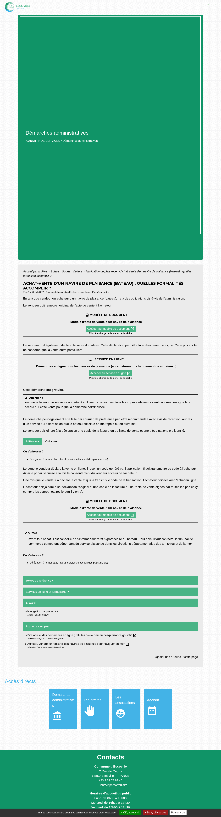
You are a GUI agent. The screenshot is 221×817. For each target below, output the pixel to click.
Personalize (178, 812)
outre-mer (130, 424)
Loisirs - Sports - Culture (67, 271)
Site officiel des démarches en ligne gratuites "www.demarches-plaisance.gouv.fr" (82, 635)
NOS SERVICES (49, 140)
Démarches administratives (80, 140)
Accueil (31, 140)
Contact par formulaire (113, 785)
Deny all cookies (156, 812)
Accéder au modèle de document (110, 329)
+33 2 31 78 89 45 (110, 780)
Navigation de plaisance (102, 271)
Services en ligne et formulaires (46, 591)
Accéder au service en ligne (110, 373)
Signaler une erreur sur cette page (176, 657)
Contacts (110, 757)
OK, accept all (131, 812)
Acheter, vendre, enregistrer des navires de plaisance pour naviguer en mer (78, 643)
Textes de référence (38, 580)
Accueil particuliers (35, 271)
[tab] (32, 441)
